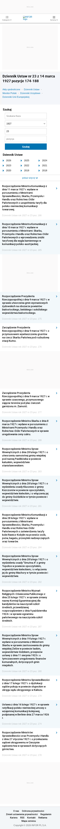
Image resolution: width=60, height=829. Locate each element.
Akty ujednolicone (11, 89)
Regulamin (45, 814)
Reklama (42, 817)
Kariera (13, 817)
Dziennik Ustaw (31, 89)
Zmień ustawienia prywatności (22, 814)
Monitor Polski (10, 93)
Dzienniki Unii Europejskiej (16, 97)
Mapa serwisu (28, 821)
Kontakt (31, 817)
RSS (22, 817)
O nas (16, 811)
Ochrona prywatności (33, 811)
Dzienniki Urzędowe (30, 93)
